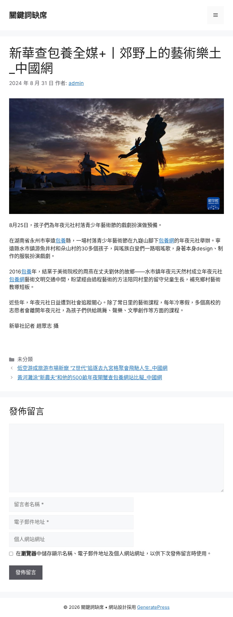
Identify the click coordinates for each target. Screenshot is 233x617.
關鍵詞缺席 (28, 15)
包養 (61, 241)
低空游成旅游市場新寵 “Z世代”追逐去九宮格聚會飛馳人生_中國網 (92, 368)
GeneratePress (153, 607)
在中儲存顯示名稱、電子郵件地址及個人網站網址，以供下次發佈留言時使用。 (114, 554)
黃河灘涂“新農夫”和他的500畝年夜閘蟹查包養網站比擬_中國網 (89, 378)
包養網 (166, 241)
